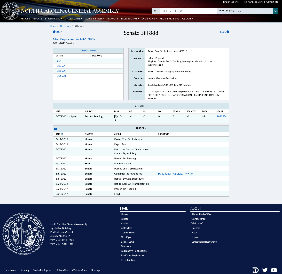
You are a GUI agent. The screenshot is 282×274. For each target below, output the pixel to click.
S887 (58, 31)
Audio (124, 223)
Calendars (126, 227)
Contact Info (272, 1)
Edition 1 (61, 65)
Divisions (126, 246)
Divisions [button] (148, 18)
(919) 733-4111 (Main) (62, 239)
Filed (58, 60)
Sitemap (95, 270)
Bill (155, 11)
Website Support (43, 270)
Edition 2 (61, 70)
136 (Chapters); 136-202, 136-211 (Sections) (170, 84)
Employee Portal (231, 1)
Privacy (25, 270)
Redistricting (169, 18)
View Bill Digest (88, 50)
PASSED (221, 116)
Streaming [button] (52, 18)
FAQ (194, 232)
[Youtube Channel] (274, 270)
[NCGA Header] (70, 11)
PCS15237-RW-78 (175, 173)
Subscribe (62, 270)
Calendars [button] (72, 18)
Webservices (79, 270)
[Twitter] (265, 270)
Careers (195, 227)
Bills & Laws (65, 26)
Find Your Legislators (253, 1)
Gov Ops (112, 18)
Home (53, 26)
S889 (223, 31)
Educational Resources (204, 241)
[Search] (275, 11)
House (25, 18)
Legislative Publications (134, 250)
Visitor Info (197, 223)
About (186, 18)
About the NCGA (201, 214)
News (194, 237)
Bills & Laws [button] (129, 18)
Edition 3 (61, 76)
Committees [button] (93, 18)
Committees (128, 232)
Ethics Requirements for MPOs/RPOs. (74, 39)
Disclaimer (11, 270)
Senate (37, 18)
